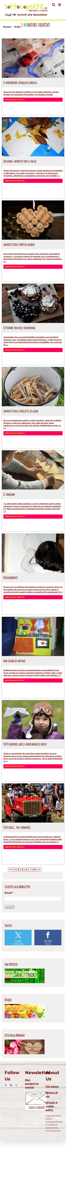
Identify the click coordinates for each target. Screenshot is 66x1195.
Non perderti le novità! (32, 1084)
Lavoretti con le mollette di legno (20, 411)
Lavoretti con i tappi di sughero (19, 244)
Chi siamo (52, 1086)
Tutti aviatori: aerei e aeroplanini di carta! (25, 744)
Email (9, 892)
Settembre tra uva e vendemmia (19, 328)
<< (10, 869)
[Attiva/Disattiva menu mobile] (59, 4)
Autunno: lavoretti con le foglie (19, 161)
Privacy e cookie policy (52, 1106)
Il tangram (9, 494)
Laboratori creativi (14, 100)
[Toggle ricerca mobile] (53, 4)
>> (39, 869)
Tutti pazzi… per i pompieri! (17, 827)
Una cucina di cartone (14, 661)
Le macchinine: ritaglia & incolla (20, 82)
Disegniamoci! (10, 577)
